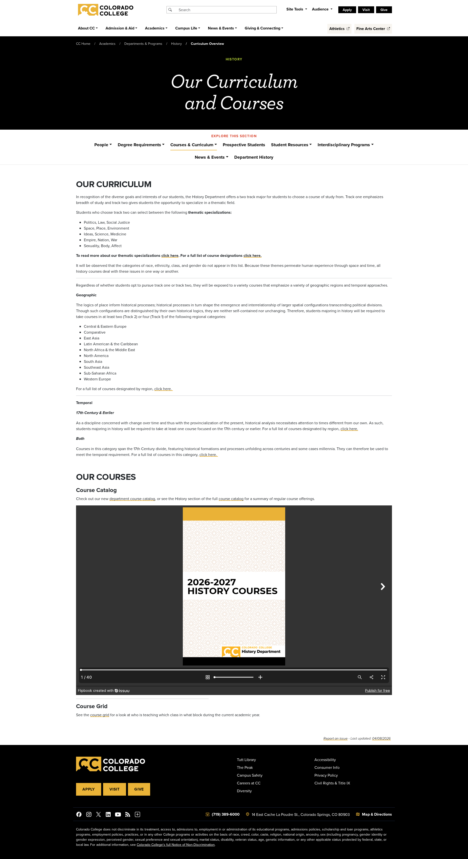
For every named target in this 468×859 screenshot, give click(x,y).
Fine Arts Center (371, 28)
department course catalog (132, 498)
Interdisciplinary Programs (344, 145)
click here (169, 255)
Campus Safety (250, 775)
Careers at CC (249, 783)
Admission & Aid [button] (120, 28)
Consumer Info (327, 767)
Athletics (337, 28)
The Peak (245, 767)
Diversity (244, 790)
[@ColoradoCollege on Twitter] (98, 815)
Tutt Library (246, 759)
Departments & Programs (143, 43)
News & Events (210, 157)
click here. (253, 255)
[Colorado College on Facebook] (79, 815)
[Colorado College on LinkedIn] (108, 815)
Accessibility (325, 759)
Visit (114, 789)
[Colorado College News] (128, 815)
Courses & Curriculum (191, 145)
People (101, 145)
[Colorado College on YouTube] (118, 815)
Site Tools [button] (295, 9)
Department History (253, 157)
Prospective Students (244, 145)
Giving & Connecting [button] (262, 28)
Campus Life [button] (186, 28)
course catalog (231, 498)
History (176, 43)
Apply (88, 789)
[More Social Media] (137, 815)
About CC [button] (86, 28)
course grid (99, 714)
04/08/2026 (381, 738)
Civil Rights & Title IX (332, 783)
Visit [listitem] (366, 9)
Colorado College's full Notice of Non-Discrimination (176, 844)
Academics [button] (155, 28)
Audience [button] (321, 9)
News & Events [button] (221, 28)
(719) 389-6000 (226, 814)
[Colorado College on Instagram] (89, 815)
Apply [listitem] (347, 9)
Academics (107, 43)
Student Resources (289, 145)
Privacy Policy (326, 775)
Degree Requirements (139, 145)
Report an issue (335, 738)
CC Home (83, 43)
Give (139, 789)
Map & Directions (377, 814)
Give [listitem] (384, 9)
